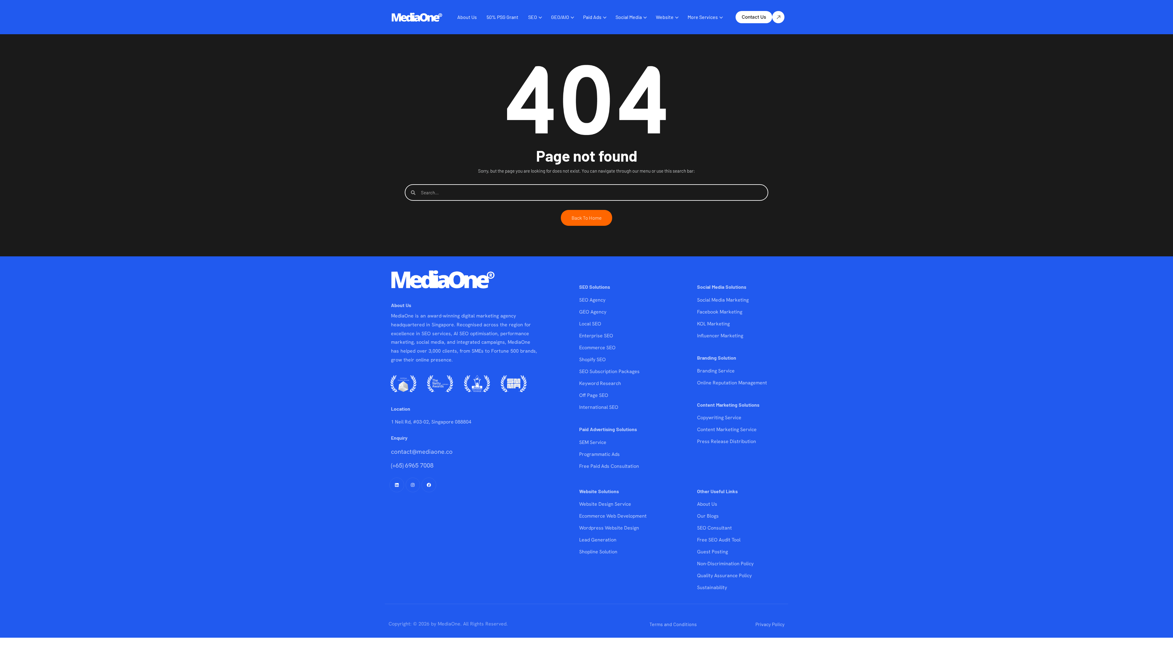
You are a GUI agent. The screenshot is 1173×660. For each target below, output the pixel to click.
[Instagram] (413, 485)
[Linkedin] (396, 485)
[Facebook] (429, 485)
